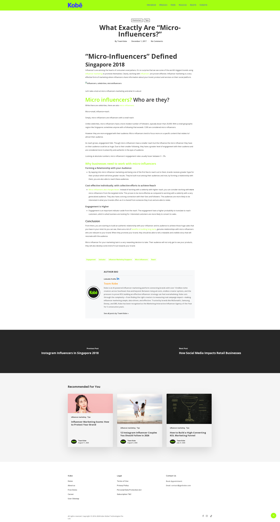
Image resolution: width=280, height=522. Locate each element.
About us (71, 485)
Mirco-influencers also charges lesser (104, 189)
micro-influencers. (127, 105)
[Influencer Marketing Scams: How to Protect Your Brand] (90, 420)
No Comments (157, 41)
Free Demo (72, 490)
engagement (91, 259)
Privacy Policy (123, 485)
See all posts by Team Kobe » (116, 313)
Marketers (137, 20)
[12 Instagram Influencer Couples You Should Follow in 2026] (139, 420)
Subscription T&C (124, 494)
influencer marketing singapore (120, 259)
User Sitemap (73, 499)
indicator (102, 259)
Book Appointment (174, 481)
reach (153, 259)
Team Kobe (122, 41)
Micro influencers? (108, 99)
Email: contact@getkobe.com (178, 485)
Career (71, 494)
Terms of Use (122, 481)
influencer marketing (93, 73)
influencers (145, 73)
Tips (147, 20)
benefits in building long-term (143, 229)
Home (70, 481)
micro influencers (141, 259)
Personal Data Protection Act (129, 490)
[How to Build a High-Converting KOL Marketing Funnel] (189, 420)
